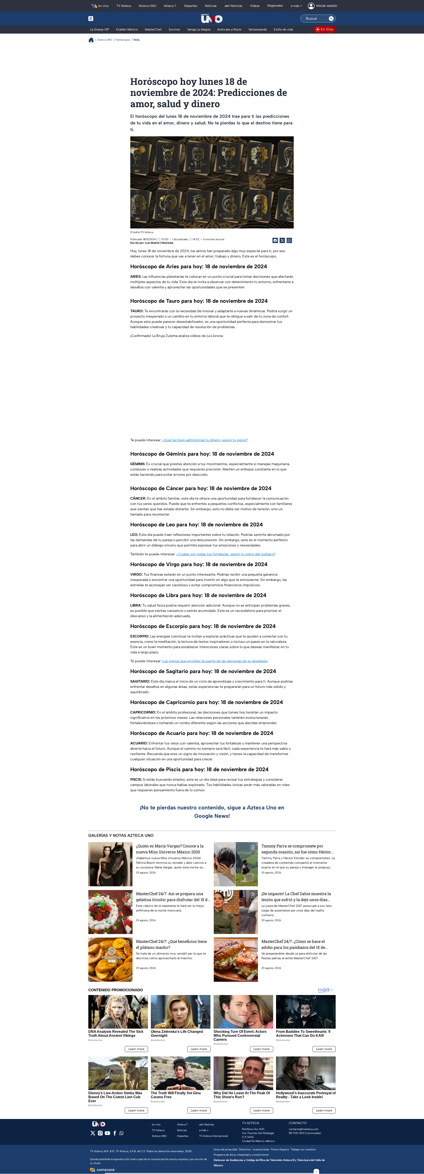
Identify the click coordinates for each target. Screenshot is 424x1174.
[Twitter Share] (282, 240)
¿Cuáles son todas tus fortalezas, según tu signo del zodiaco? (226, 554)
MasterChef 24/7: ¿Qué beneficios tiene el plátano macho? (171, 944)
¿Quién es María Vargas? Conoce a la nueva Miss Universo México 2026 (170, 848)
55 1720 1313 (296, 1133)
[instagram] (100, 1134)
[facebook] (114, 1134)
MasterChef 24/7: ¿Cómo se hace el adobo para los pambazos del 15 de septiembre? (293, 944)
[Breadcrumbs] (92, 40)
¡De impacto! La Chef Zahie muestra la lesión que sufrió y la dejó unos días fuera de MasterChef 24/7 (296, 897)
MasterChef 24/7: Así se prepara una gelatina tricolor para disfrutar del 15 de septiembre (173, 897)
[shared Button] (289, 240)
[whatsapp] (121, 1134)
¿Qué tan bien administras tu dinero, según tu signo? (205, 440)
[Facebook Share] (275, 240)
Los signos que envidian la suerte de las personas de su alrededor (215, 661)
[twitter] (93, 1134)
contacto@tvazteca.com (304, 1129)
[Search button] (331, 18)
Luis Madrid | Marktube (159, 242)
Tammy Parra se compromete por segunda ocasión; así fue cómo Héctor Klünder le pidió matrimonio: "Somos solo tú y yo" (296, 849)
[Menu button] (106, 18)
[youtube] (107, 1134)
